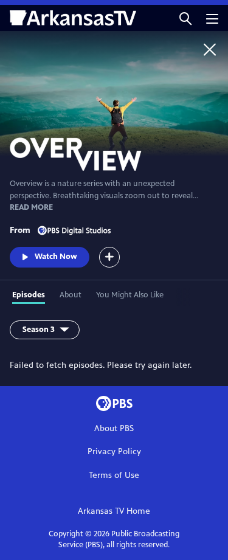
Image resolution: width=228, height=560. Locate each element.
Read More (31, 207)
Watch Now (56, 256)
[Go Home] (210, 49)
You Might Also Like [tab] (130, 295)
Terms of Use (114, 475)
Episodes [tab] (28, 295)
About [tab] (70, 295)
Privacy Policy (114, 451)
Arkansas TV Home (114, 511)
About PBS (114, 428)
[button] (185, 18)
